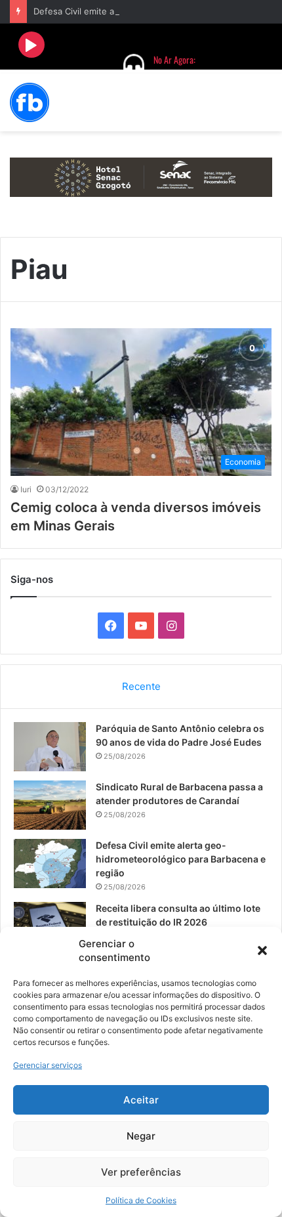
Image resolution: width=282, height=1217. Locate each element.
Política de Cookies (141, 1200)
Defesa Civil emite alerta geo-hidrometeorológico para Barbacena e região (181, 859)
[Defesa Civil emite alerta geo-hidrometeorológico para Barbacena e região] (50, 863)
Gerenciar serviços (47, 1065)
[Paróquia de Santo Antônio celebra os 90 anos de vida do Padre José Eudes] (50, 746)
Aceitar (141, 1100)
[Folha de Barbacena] (29, 102)
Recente (141, 686)
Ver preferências (141, 1172)
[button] (262, 950)
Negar (141, 1136)
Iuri (25, 489)
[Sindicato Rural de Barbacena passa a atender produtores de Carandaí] (50, 805)
